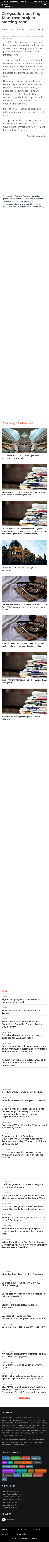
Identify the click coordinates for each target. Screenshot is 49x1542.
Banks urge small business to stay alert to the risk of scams (23, 1185)
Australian (27, 196)
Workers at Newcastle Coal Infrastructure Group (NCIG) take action (24, 1317)
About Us (5, 1529)
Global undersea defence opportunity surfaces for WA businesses (23, 1036)
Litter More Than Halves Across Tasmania (19, 1306)
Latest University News (11, 1505)
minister (29, 1467)
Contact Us (5, 1534)
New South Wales (8, 1471)
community (36, 1458)
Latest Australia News (10, 1491)
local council (26, 1462)
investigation (27, 1475)
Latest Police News (9, 1502)
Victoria (17, 1462)
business (17, 1475)
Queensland (37, 1462)
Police (4, 1462)
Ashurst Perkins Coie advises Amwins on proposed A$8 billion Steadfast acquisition (24, 1062)
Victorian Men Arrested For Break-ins (22, 1274)
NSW (10, 1462)
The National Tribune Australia (27, 1538)
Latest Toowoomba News (12, 1494)
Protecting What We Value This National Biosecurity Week (24, 1126)
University (6, 1467)
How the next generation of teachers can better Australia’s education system (24, 1207)
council (14, 1467)
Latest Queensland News (11, 1497)
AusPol (11, 196)
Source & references (35, 136)
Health (31, 1471)
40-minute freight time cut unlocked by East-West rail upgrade (24, 1355)
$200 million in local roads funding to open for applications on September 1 (22, 1377)
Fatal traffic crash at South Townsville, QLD (23, 1366)
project (16, 206)
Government (29, 201)
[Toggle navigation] (44, 5)
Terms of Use (21, 1529)
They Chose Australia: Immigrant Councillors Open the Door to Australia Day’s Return (23, 1024)
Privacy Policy (21, 1534)
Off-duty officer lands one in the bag (22, 1092)
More (20, 1435)
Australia (18, 196)
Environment (22, 1471)
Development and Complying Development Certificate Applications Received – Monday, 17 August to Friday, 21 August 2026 (24, 1140)
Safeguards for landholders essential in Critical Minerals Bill (24, 1295)
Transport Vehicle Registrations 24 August (21, 1012)
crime (4, 1479)
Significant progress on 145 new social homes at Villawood (23, 1000)
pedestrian (7, 206)
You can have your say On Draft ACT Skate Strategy (22, 1284)
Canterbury (28, 198)
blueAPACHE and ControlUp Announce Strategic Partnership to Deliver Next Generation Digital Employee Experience (24, 1389)
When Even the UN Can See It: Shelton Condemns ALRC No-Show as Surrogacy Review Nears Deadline (24, 1245)
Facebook (11, 1520)
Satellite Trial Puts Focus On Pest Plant (23, 1327)
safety (41, 206)
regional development (29, 206)
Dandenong (15, 201)
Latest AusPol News (9, 1508)
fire (22, 201)
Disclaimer (36, 1529)
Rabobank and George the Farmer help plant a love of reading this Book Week (23, 1196)
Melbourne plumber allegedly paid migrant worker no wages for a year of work (23, 1231)
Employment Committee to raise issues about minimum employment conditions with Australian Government (24, 1049)
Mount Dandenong (33, 204)
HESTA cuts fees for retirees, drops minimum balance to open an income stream (22, 1155)
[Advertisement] (24, 166)
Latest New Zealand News (12, 1499)
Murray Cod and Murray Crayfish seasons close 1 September (24, 1218)
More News (24, 1397)
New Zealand (7, 1475)
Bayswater (18, 198)
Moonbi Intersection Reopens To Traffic (24, 1100)
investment (20, 204)
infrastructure (8, 204)
